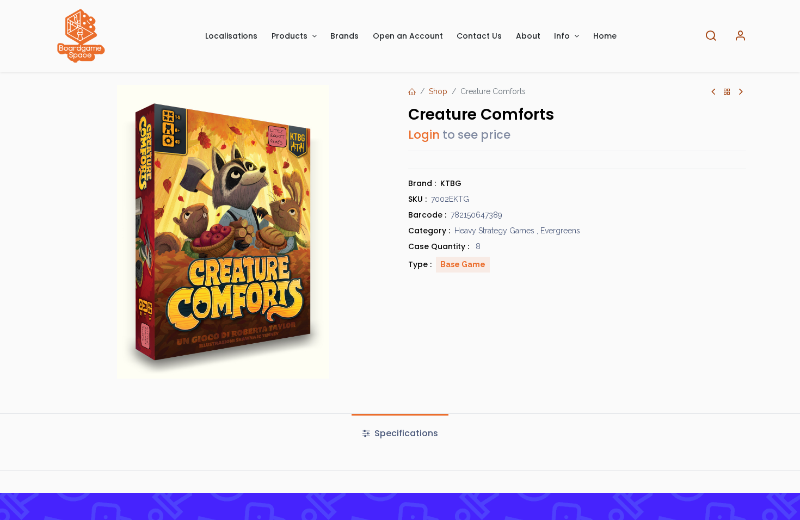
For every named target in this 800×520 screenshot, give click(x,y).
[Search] (711, 36)
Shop (438, 91)
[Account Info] (740, 36)
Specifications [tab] (405, 433)
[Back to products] (727, 92)
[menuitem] (232, 36)
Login (424, 135)
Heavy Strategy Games (494, 230)
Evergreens (560, 230)
